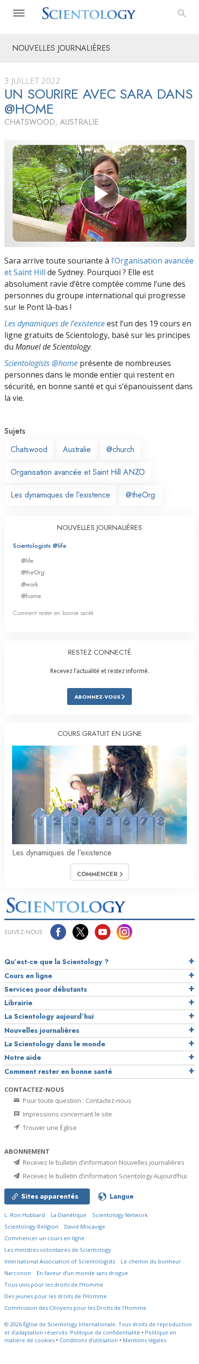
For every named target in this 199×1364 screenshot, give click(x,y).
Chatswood (29, 449)
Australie (77, 449)
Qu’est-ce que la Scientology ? (56, 962)
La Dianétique (68, 1214)
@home (31, 596)
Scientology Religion (31, 1226)
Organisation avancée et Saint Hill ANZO (78, 472)
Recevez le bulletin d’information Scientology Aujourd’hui (104, 1176)
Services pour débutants (45, 989)
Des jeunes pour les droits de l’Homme (55, 1296)
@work (29, 584)
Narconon (17, 1272)
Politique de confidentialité (105, 1332)
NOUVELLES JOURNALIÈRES (99, 527)
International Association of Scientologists (59, 1261)
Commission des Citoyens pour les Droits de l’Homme (75, 1307)
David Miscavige (84, 1226)
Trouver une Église (49, 1127)
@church (120, 449)
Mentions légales (144, 1340)
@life (27, 560)
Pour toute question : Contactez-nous (76, 1100)
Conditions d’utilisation (88, 1340)
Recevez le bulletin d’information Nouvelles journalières (103, 1162)
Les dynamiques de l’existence (54, 323)
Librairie (18, 1003)
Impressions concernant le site (66, 1114)
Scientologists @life (39, 545)
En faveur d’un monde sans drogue (82, 1272)
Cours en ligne (28, 976)
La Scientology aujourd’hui (49, 1016)
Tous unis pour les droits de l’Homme (53, 1284)
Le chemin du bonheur (151, 1261)
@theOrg (140, 494)
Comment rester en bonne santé (53, 612)
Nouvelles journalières (41, 1030)
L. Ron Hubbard (24, 1214)
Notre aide (22, 1057)
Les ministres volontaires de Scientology (57, 1249)
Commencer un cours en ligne (44, 1238)
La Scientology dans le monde (54, 1044)
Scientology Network (120, 1214)
